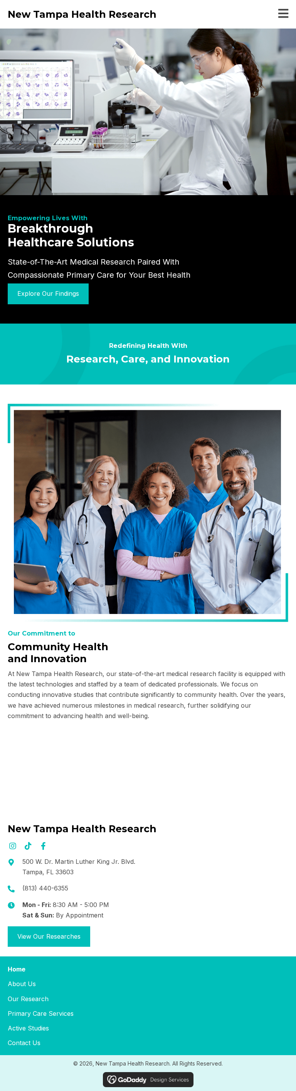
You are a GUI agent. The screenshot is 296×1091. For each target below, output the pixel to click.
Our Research (28, 999)
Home (16, 969)
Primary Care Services (41, 1013)
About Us (22, 984)
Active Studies (28, 1028)
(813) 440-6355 (45, 888)
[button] (12, 846)
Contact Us (24, 1043)
